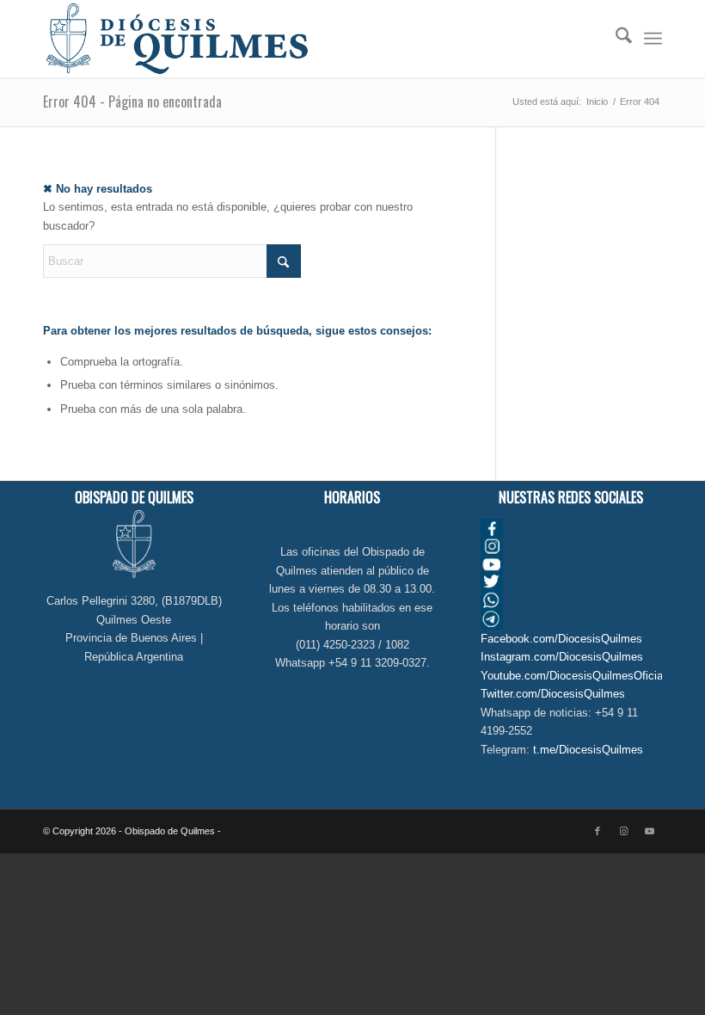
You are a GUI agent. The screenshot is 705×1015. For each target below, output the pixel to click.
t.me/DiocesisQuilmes (588, 749)
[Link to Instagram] (623, 831)
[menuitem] (615, 38)
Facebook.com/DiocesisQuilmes (561, 638)
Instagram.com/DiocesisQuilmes (562, 656)
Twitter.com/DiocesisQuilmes (553, 693)
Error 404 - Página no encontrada (132, 101)
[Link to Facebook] (597, 831)
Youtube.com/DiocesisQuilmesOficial (573, 675)
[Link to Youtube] (649, 831)
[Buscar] (615, 38)
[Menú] (653, 38)
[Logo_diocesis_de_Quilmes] (177, 38)
